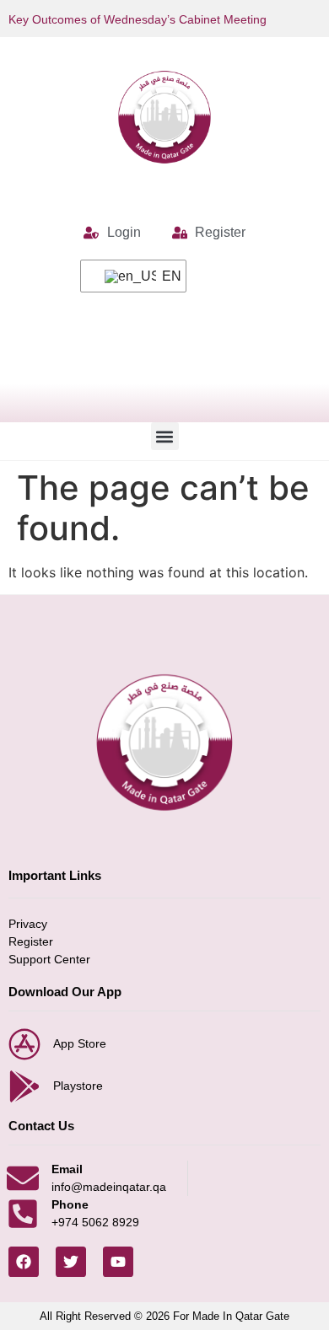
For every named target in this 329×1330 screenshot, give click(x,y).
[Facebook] (23, 1262)
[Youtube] (118, 1262)
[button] (165, 436)
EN (164, 276)
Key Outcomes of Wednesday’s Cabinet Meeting (137, 19)
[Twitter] (71, 1262)
